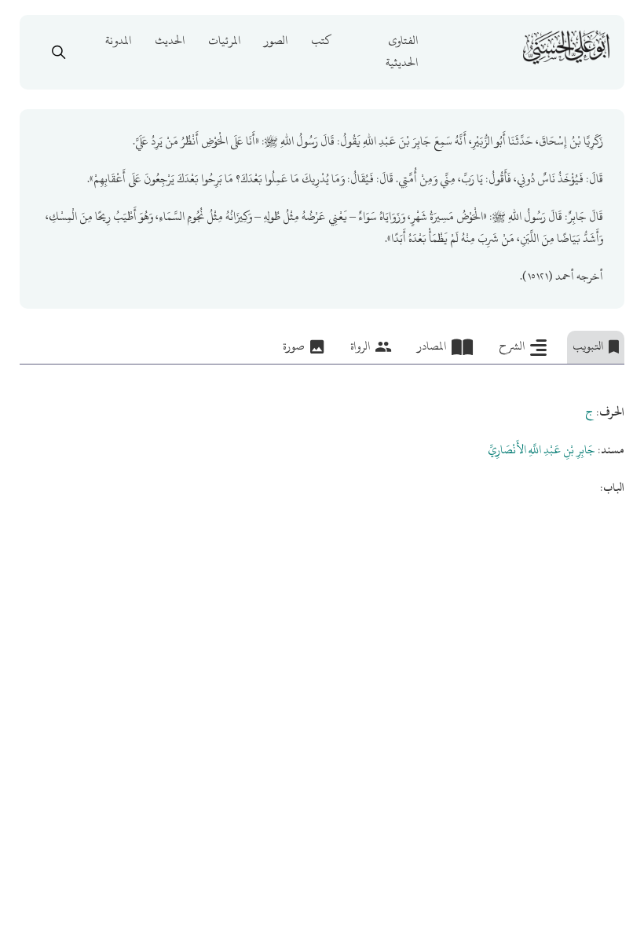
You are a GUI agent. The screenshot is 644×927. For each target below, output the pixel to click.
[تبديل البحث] (58, 52)
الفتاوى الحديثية (402, 51)
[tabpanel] (322, 432)
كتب (321, 40)
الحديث (170, 40)
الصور (275, 40)
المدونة (118, 40)
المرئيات (224, 40)
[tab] (595, 347)
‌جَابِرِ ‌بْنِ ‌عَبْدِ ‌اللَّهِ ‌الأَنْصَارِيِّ (541, 449)
